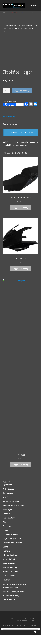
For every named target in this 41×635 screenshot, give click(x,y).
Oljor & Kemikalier (9, 563)
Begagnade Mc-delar (10, 587)
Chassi (5, 497)
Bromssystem (8, 493)
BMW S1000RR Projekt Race (13, 592)
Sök (20, 632)
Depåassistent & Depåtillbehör (14, 506)
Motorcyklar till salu (10, 600)
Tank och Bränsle (9, 576)
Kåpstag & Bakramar (10, 534)
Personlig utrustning (10, 567)
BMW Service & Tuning (11, 596)
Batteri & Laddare (9, 489)
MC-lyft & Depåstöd (10, 555)
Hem (6, 26)
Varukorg (31, 631)
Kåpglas (5, 530)
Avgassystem (7, 485)
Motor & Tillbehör (9, 559)
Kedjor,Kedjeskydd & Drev (12, 539)
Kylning (5, 547)
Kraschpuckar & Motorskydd (13, 543)
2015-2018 (23, 28)
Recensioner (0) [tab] (9, 116)
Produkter (12, 26)
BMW (17, 28)
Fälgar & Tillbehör (9, 518)
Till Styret (6, 580)
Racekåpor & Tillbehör (25, 26)
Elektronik (6, 514)
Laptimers (6, 551)
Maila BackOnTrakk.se (25, 620)
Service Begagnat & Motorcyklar (14, 584)
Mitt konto (7, 632)
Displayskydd (7, 510)
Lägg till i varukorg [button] (20, 207)
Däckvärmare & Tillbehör (12, 501)
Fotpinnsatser (8, 526)
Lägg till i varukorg (21, 91)
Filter (4, 522)
